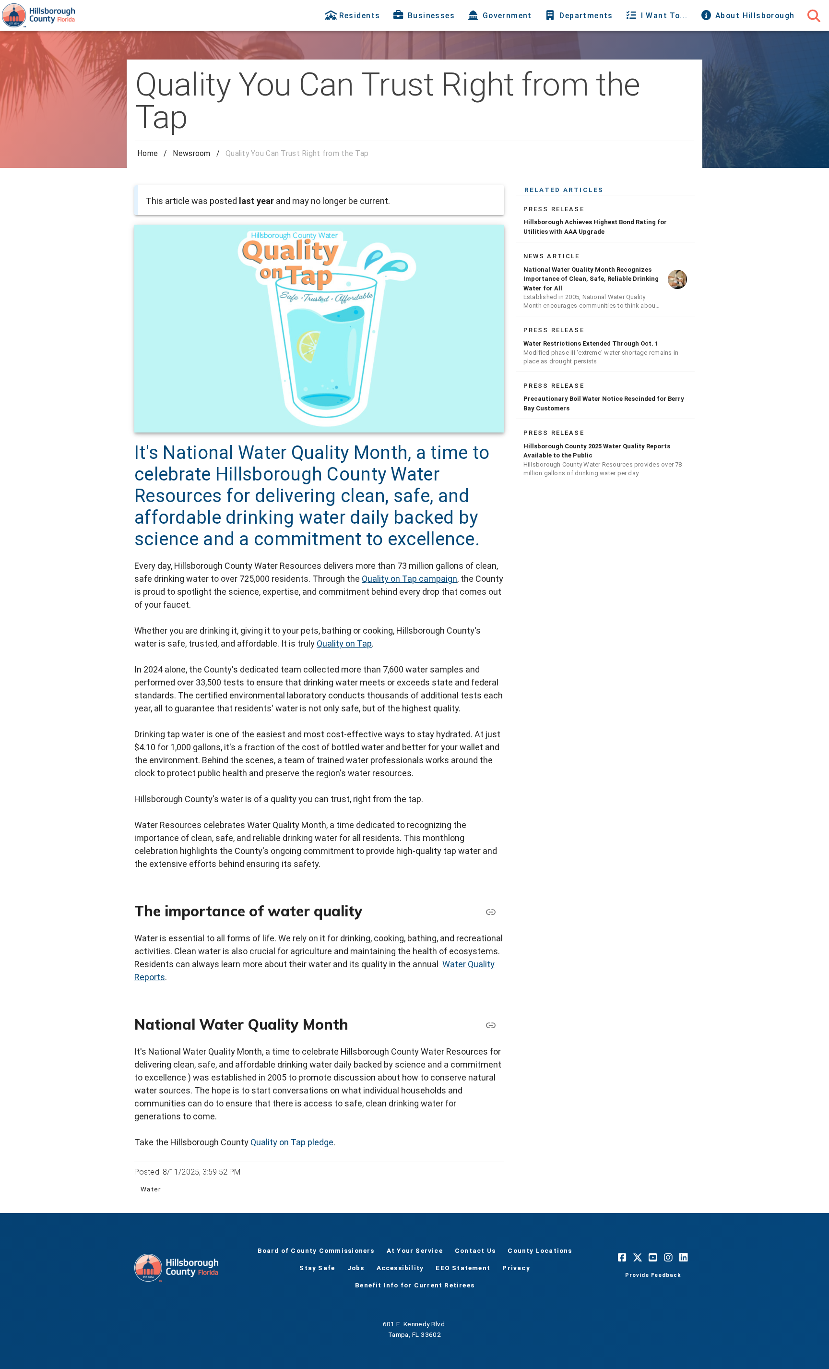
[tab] (353, 15)
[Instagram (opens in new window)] (668, 1257)
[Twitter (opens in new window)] (637, 1257)
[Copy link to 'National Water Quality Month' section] (490, 1024)
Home (147, 153)
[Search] (813, 15)
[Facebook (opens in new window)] (622, 1257)
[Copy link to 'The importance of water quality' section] (490, 911)
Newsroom (191, 153)
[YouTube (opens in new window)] (653, 1257)
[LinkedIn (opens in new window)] (683, 1257)
